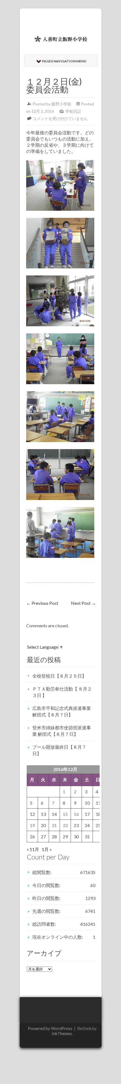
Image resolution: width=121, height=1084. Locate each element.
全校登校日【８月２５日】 (59, 675)
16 (76, 814)
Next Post (83, 603)
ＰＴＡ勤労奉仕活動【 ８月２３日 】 (62, 692)
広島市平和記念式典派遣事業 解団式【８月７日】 (61, 711)
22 (65, 825)
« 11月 (33, 849)
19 (32, 825)
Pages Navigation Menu (64, 61)
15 (65, 814)
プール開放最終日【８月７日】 (59, 750)
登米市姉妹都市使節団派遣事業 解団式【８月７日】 (61, 731)
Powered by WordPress (50, 1028)
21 (54, 825)
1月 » (47, 849)
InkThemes (62, 1033)
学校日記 (73, 111)
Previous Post (42, 603)
